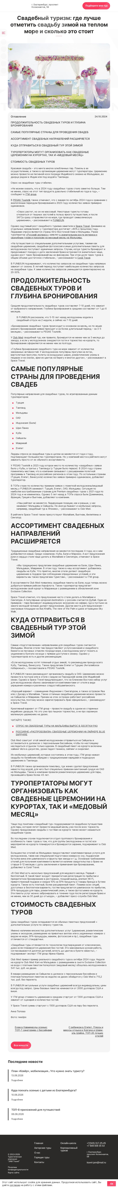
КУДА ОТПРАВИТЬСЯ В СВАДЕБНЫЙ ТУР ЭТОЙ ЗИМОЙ (47, 145)
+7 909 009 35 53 (96, 1146)
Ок (111, 1184)
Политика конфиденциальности (18, 1168)
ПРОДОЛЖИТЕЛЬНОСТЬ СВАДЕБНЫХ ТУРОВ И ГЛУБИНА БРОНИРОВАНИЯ (48, 124)
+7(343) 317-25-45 (96, 1143)
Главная (38, 1143)
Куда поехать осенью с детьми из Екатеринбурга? (44, 1090)
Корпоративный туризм (68, 1149)
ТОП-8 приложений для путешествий (35, 1109)
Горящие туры (42, 1157)
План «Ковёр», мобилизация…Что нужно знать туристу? (47, 1071)
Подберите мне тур (96, 5)
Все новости (21, 1045)
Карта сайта (13, 1172)
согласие (15, 1185)
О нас (37, 1152)
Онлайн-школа (68, 1143)
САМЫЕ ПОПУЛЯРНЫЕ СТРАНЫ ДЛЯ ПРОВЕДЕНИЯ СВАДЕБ (49, 132)
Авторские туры (42, 1148)
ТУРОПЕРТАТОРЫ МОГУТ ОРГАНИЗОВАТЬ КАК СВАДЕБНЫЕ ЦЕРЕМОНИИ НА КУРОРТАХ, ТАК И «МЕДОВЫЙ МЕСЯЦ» (50, 154)
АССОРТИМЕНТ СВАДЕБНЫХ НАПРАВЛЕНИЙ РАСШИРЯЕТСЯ (50, 138)
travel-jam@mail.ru (96, 1162)
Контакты (39, 1162)
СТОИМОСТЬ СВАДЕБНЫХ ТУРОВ (33, 161)
